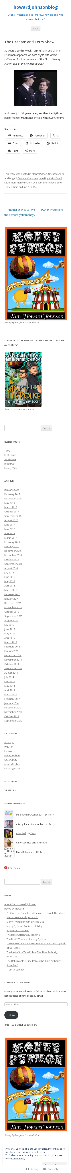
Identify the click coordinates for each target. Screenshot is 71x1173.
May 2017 (9, 529)
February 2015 (12, 646)
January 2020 (11, 489)
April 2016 (9, 585)
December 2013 (12, 707)
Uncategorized (56, 173)
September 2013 (13, 720)
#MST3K (8, 746)
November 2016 (13, 555)
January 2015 (11, 651)
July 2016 (9, 572)
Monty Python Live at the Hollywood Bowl (39, 182)
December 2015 (12, 603)
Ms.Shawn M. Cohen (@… (30, 814)
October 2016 (11, 559)
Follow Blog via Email (17, 982)
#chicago (9, 742)
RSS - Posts (13, 868)
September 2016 (13, 563)
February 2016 (12, 594)
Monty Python (39, 173)
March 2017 (10, 537)
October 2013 (11, 716)
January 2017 (11, 546)
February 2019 (12, 494)
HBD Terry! (10, 455)
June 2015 (9, 629)
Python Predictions (54, 209)
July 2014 (9, 677)
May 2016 (9, 581)
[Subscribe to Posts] (5, 868)
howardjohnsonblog (35, 7)
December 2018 (12, 498)
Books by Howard (14, 908)
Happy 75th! (10, 468)
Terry (7, 450)
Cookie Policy (18, 1158)
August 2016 (11, 568)
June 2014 (9, 681)
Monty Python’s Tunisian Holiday (24, 926)
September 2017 (13, 516)
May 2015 (9, 633)
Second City (10, 759)
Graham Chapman (27, 178)
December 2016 (12, 550)
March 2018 (10, 507)
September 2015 (13, 616)
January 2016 (11, 598)
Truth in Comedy (16, 969)
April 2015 (9, 637)
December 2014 (12, 655)
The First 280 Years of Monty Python (26, 939)
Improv (8, 751)
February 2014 (12, 698)
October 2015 (11, 611)
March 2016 (10, 590)
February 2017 (12, 542)
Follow (11, 1015)
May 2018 (9, 502)
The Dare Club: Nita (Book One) (23, 934)
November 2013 (13, 712)
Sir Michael (10, 459)
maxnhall (21, 833)
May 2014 (9, 685)
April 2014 (9, 690)
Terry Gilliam (11, 187)
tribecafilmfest (12, 764)
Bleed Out (9, 463)
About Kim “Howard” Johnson (20, 904)
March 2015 (10, 642)
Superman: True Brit (18, 930)
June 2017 (9, 524)
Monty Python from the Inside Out (25, 921)
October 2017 (11, 511)
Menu (35, 28)
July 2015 (9, 624)
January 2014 (11, 703)
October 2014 (11, 664)
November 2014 (13, 659)
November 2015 (13, 607)
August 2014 (11, 672)
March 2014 (10, 694)
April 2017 (9, 533)
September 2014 (13, 668)
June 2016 (9, 577)
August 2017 (11, 520)
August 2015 (11, 620)
